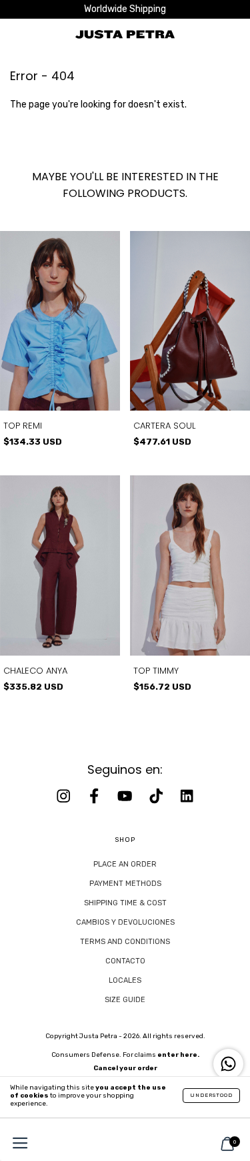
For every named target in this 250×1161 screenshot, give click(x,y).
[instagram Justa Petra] (64, 796)
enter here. (178, 1055)
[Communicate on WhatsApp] (228, 1064)
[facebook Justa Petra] (95, 796)
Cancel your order (125, 1068)
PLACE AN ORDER (125, 864)
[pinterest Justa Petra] (187, 796)
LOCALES (125, 980)
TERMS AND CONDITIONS (125, 941)
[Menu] (16, 1144)
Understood (211, 1095)
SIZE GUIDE (125, 999)
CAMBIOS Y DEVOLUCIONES (125, 922)
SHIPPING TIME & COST (125, 903)
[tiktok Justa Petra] (157, 796)
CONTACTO (125, 961)
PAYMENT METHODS (125, 883)
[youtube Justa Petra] (126, 796)
